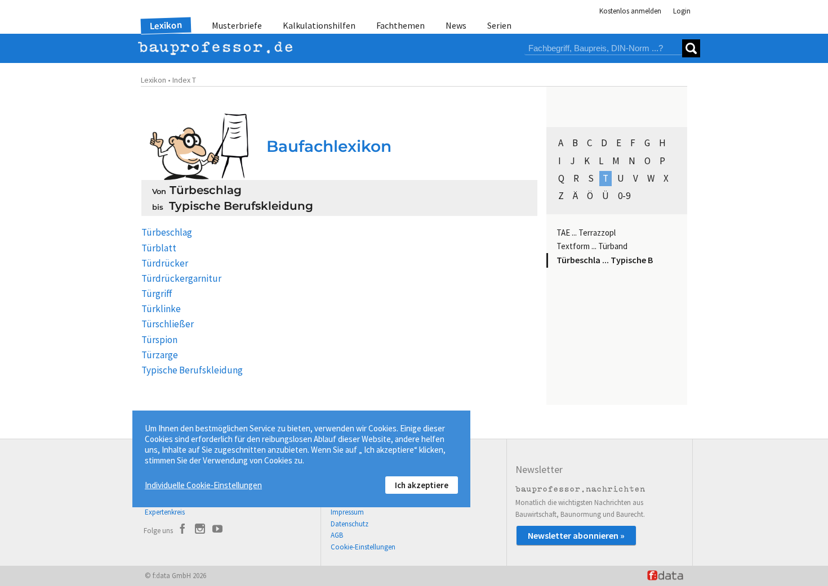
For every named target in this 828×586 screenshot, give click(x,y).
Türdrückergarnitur (181, 278)
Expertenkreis (165, 512)
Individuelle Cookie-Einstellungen (203, 485)
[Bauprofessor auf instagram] (200, 530)
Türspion (159, 339)
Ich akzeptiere (421, 485)
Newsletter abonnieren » (576, 535)
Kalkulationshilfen (319, 25)
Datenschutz (349, 524)
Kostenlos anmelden (630, 11)
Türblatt (158, 248)
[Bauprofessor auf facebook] (182, 530)
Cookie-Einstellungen (363, 547)
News (456, 25)
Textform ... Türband (592, 246)
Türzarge (159, 355)
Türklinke (161, 309)
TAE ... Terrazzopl (586, 232)
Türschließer (167, 324)
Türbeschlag (166, 232)
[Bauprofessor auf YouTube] (217, 530)
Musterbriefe (237, 25)
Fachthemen (400, 25)
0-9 (624, 196)
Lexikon (166, 25)
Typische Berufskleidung (192, 370)
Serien (499, 25)
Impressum (347, 512)
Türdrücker (164, 263)
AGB (337, 535)
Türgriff (156, 293)
